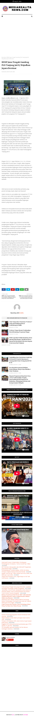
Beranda (4, 57)
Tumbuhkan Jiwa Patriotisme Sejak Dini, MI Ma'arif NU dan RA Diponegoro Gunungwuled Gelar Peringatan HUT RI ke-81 (20, 360)
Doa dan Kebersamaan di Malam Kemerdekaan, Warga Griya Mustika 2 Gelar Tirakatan (20, 369)
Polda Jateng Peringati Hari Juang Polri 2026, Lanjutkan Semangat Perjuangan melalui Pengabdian (16, 587)
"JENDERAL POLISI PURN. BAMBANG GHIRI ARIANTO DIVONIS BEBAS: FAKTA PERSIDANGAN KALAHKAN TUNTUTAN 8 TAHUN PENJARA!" (16, 591)
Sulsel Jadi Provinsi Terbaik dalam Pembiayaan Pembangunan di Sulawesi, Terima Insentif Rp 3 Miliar (16, 563)
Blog (13, 714)
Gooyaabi (25, 714)
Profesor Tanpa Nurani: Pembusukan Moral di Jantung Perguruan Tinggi (20, 331)
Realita (21, 313)
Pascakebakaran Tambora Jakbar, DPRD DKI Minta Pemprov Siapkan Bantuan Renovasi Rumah (15, 571)
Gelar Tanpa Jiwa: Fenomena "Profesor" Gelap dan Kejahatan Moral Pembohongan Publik (20, 323)
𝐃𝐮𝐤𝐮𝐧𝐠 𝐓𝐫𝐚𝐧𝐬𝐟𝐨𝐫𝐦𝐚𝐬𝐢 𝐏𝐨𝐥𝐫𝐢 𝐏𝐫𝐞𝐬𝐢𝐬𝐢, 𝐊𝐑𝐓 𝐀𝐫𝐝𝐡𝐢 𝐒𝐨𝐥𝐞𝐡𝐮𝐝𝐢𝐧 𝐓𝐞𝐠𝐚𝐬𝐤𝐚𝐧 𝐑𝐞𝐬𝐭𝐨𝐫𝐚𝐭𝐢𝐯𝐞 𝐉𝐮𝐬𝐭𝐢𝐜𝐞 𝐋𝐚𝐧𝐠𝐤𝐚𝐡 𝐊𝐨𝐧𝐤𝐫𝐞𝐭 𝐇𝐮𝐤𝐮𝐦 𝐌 (16, 596)
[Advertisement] (17, 39)
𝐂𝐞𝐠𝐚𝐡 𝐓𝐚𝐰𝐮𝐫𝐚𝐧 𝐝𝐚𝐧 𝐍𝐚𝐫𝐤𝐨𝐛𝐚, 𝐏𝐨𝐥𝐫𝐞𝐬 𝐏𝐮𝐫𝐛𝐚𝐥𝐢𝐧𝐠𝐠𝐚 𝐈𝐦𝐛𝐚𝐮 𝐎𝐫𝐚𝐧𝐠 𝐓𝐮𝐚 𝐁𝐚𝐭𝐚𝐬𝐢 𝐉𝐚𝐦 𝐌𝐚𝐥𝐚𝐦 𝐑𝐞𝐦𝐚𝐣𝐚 (16, 605)
